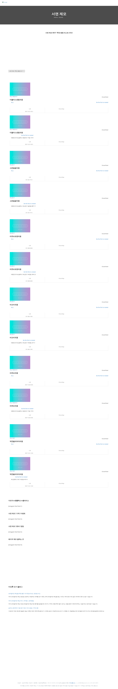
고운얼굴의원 (15, 168)
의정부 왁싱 (33, 686)
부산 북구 (12, 438)
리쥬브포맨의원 (15, 236)
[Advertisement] (59, 51)
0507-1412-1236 (29, 453)
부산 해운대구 (13, 96)
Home (55, 17)
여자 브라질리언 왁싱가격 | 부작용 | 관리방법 (21, 601)
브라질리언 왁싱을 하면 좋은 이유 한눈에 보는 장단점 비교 (24, 593)
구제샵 (83, 686)
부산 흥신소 (94, 686)
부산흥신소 (72, 683)
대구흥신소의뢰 (24, 686)
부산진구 (12, 165)
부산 (12, 102)
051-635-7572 (29, 180)
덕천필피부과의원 (16, 441)
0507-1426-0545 (29, 385)
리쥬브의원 (14, 373)
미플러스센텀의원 (16, 100)
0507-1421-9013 (29, 111)
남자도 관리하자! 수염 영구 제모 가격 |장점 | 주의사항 (23, 608)
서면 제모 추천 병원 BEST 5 (16, 71)
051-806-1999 (29, 316)
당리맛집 (88, 686)
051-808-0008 (29, 248)
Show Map (61, 109)
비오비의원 (14, 305)
